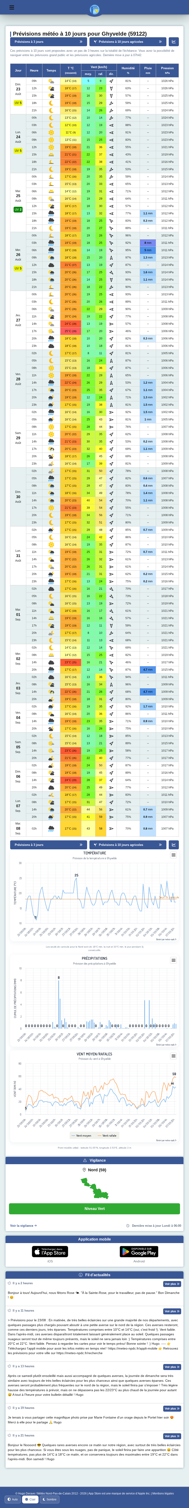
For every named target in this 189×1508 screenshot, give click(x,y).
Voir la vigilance (21, 1225)
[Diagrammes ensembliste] (174, 41)
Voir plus (171, 1284)
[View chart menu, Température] (173, 855)
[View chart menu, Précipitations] (173, 960)
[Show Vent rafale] (107, 1135)
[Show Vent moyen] (81, 1135)
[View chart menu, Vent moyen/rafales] (173, 1056)
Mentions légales (163, 1493)
